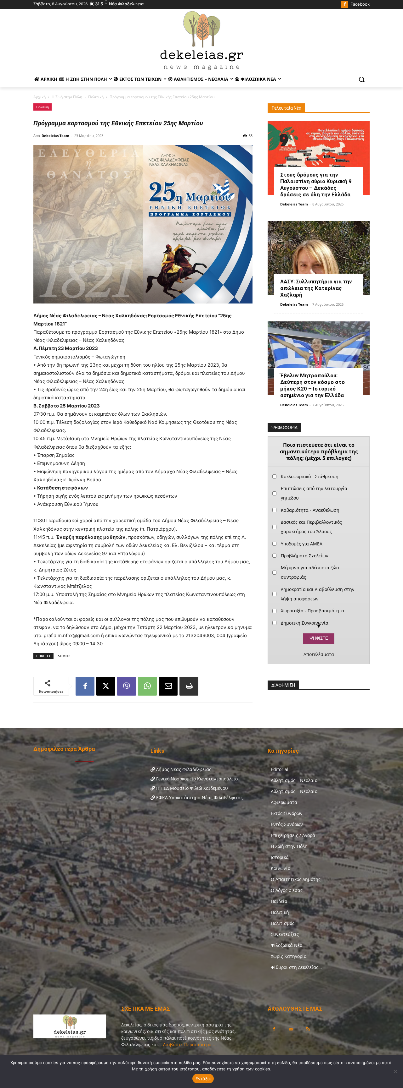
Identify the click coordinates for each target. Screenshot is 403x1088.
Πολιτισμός (282, 923)
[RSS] (308, 1029)
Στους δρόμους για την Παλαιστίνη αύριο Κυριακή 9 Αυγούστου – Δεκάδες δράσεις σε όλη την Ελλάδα (316, 185)
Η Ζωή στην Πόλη (67, 97)
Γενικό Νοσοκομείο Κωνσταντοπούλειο (196, 779)
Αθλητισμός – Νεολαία (294, 780)
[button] (362, 79)
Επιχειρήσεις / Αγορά (293, 835)
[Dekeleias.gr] (201, 40)
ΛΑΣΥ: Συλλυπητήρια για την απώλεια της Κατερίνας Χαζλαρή (316, 288)
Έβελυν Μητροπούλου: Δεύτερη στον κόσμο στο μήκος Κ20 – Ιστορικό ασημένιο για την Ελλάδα (312, 385)
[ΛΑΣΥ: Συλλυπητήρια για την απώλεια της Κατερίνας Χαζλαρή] (319, 258)
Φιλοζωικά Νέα (287, 945)
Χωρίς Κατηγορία (289, 956)
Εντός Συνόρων (287, 824)
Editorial (279, 769)
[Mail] (291, 1029)
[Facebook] (344, 4)
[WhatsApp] (147, 686)
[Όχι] (395, 1071)
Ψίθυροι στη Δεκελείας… (296, 967)
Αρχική (39, 97)
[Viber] (126, 686)
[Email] (168, 686)
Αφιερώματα (284, 802)
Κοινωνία (281, 868)
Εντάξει (203, 1078)
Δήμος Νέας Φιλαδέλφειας (183, 769)
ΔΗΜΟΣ (64, 655)
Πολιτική (96, 97)
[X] (105, 686)
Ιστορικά (280, 857)
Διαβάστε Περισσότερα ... (189, 1044)
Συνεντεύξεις (285, 934)
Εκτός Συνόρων (287, 813)
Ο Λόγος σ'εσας (287, 890)
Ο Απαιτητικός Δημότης (296, 879)
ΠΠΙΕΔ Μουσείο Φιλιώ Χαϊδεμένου (191, 788)
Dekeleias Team (55, 135)
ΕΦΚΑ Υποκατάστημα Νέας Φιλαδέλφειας (199, 798)
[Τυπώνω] (188, 686)
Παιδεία (279, 901)
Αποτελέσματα (319, 654)
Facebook (360, 4)
